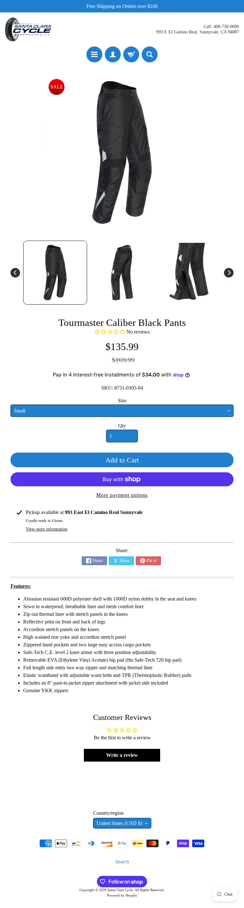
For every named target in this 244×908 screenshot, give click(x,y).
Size (122, 400)
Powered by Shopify (122, 895)
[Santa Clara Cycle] (29, 29)
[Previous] (15, 273)
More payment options (122, 495)
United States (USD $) (119, 823)
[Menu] (94, 54)
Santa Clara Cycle (120, 890)
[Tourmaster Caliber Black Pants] (55, 273)
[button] (110, 331)
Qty (122, 425)
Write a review (122, 755)
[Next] (229, 273)
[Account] (113, 54)
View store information (46, 529)
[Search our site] (150, 54)
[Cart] (131, 54)
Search (122, 861)
